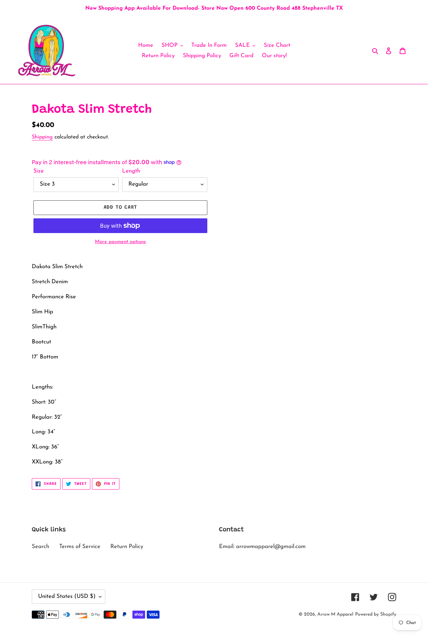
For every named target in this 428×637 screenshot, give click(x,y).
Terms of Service (79, 546)
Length (131, 171)
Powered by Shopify (375, 614)
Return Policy (126, 546)
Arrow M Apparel (335, 614)
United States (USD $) (67, 596)
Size (38, 171)
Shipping (42, 137)
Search (40, 546)
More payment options (120, 241)
